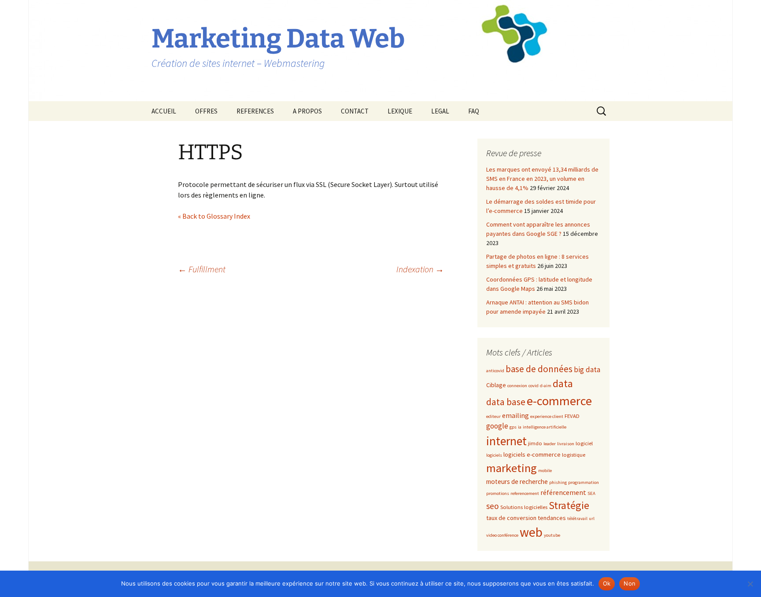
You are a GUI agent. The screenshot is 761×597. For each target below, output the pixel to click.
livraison (565, 444)
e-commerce (559, 401)
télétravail (577, 518)
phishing (558, 482)
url (592, 518)
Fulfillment (201, 269)
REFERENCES (255, 111)
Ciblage (496, 385)
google (497, 426)
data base (505, 402)
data (563, 383)
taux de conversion (511, 518)
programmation (583, 482)
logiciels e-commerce (532, 454)
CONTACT (355, 111)
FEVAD (572, 415)
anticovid (495, 371)
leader (549, 444)
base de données (539, 369)
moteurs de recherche (517, 481)
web (531, 532)
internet (506, 440)
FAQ (473, 111)
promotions (497, 493)
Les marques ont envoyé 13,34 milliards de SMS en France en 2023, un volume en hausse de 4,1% (542, 178)
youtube (552, 535)
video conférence (502, 535)
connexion (517, 385)
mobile (545, 470)
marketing (511, 468)
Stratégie (569, 505)
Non (629, 583)
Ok (607, 583)
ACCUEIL (163, 111)
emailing (515, 415)
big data (587, 369)
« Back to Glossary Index (214, 216)
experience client (546, 416)
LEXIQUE (400, 111)
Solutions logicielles (523, 506)
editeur (493, 416)
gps (513, 427)
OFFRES (206, 111)
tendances (552, 518)
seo (492, 506)
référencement (563, 492)
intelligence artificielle (544, 427)
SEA (591, 493)
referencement (524, 493)
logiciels (494, 455)
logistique (573, 454)
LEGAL (440, 111)
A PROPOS (307, 111)
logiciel (584, 443)
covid (533, 385)
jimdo (535, 443)
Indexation (420, 269)
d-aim (545, 385)
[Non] (750, 583)
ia (519, 427)
